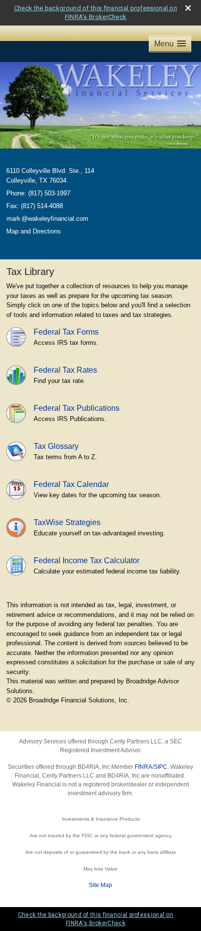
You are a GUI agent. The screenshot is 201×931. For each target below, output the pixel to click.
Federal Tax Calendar (71, 484)
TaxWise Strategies (67, 522)
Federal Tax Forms (66, 332)
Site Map (100, 885)
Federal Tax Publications (77, 408)
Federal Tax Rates (65, 370)
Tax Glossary (56, 446)
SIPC (160, 766)
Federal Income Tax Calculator (87, 560)
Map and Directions (33, 231)
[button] (170, 43)
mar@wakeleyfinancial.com (47, 218)
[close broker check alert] (188, 8)
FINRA (143, 766)
